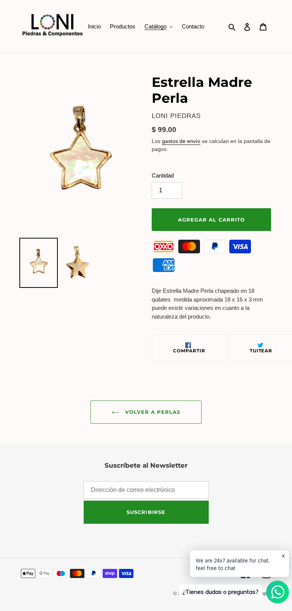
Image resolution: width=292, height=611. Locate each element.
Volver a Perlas (152, 412)
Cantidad (163, 175)
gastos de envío (181, 141)
